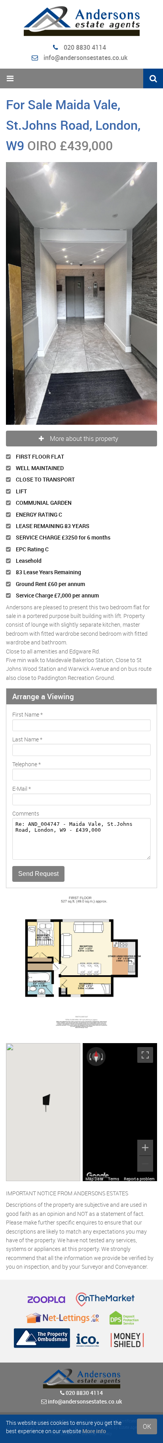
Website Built (82, 1244)
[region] (120, 929)
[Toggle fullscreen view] (145, 872)
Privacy (106, 1250)
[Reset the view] (96, 873)
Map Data (94, 996)
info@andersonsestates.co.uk (85, 57)
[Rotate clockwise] (103, 873)
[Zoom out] (145, 981)
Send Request (38, 690)
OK (147, 1426)
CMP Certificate (123, 1238)
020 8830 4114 (84, 47)
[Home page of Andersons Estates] (81, 21)
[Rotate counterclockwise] (89, 873)
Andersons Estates (52, 1244)
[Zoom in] (145, 965)
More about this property (84, 255)
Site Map (89, 1250)
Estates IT (69, 1250)
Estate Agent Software (138, 1244)
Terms (113, 996)
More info (94, 1431)
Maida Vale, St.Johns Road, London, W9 (73, 125)
